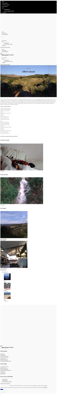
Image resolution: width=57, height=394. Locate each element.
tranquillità (15, 136)
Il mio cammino (5, 3)
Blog (3, 7)
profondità (10, 136)
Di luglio (5, 290)
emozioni (6, 136)
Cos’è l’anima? (3, 208)
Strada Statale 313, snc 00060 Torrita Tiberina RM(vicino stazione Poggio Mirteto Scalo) (5, 360)
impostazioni (45, 387)
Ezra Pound (38, 99)
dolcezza (3, 136)
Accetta (2, 389)
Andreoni (35, 385)
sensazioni (13, 136)
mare (8, 136)
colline (1, 136)
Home (3, 1)
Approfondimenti (7, 9)
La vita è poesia (5, 6)
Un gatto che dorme (4, 174)
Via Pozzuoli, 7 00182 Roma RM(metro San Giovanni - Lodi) (4, 355)
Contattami (4, 12)
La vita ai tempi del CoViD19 (9, 11)
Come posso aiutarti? (5, 4)
